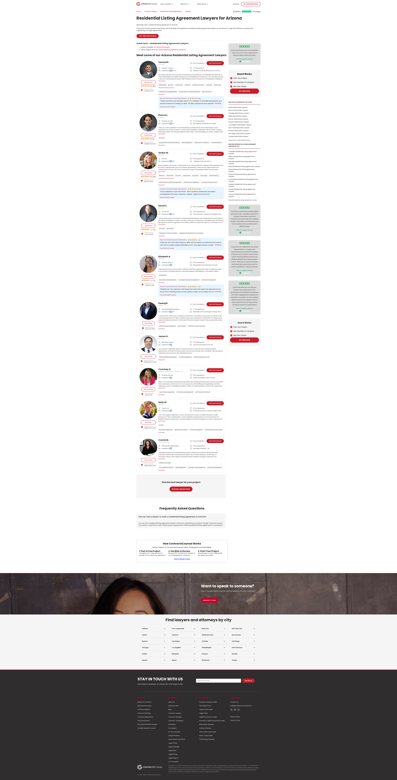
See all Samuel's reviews (167, 107)
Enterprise (172, 724)
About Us (171, 702)
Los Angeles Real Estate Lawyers (239, 125)
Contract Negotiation (145, 717)
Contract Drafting (144, 713)
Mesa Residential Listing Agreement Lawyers (244, 166)
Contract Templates (175, 721)
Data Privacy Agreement (214, 467)
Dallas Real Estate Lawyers (237, 116)
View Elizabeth (148, 276)
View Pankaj (148, 323)
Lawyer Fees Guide (206, 709)
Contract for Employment (208, 280)
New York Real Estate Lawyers (238, 128)
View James (148, 356)
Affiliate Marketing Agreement (168, 357)
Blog (169, 709)
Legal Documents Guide (208, 717)
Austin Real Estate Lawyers (237, 107)
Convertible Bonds (216, 142)
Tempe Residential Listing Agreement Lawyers (241, 190)
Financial (187, 85)
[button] (153, 628)
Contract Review (143, 721)
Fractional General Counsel (147, 724)
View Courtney (148, 389)
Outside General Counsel (147, 728)
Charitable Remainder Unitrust (213, 430)
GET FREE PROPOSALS (250, 4)
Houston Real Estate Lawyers (238, 122)
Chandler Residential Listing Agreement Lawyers (242, 152)
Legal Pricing (172, 754)
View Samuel (148, 82)
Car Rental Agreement (185, 357)
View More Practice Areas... (166, 88)
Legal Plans (172, 750)
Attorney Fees (173, 706)
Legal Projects (173, 758)
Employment (179, 85)
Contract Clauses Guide (208, 702)
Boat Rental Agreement (166, 430)
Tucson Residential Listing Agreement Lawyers (242, 195)
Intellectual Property (198, 85)
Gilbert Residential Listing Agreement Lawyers (241, 157)
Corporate (209, 85)
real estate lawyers (163, 47)
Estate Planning (213, 175)
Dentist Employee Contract (201, 357)
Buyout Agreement (187, 142)
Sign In (236, 4)
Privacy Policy (235, 717)
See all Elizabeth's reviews (168, 295)
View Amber (148, 173)
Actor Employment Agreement (167, 280)
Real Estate (162, 85)
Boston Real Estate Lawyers (238, 110)
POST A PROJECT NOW (182, 559)
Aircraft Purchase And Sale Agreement (170, 182)
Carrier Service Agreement (167, 392)
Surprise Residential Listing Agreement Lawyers (242, 185)
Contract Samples (175, 717)
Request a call (209, 600)
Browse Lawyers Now (181, 489)
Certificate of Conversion (201, 142)
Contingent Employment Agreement (189, 280)
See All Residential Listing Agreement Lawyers (242, 200)
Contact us (234, 702)
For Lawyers (172, 728)
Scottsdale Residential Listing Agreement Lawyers (243, 180)
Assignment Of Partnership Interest (169, 142)
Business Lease (206, 91)
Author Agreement (181, 467)
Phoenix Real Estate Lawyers (238, 131)
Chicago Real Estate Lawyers (238, 113)
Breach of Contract (145, 702)
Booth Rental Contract (181, 430)
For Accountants (174, 732)
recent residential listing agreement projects (169, 50)
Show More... (162, 81)
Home (138, 11)
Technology (217, 85)
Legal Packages (173, 747)
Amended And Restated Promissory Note (191, 233)
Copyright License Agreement (196, 467)
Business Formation (144, 706)
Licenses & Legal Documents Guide (212, 721)
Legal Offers (172, 743)
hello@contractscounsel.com (241, 706)
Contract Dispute (144, 709)
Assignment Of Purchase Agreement (189, 91)
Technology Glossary (206, 739)
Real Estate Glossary (206, 724)
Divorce (161, 425)
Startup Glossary (205, 728)
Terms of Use (235, 720)
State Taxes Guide (206, 736)
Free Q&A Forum (205, 706)
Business (170, 85)
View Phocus (148, 135)
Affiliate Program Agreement (167, 326)
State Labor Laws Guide (207, 732)
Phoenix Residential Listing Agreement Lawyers (242, 175)
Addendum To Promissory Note (168, 233)
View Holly (148, 422)
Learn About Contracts (176, 739)
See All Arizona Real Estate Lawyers (239, 140)
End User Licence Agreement (185, 392)
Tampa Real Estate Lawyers (238, 136)
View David (148, 226)
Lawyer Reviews (173, 736)
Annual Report (182, 326)
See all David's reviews (167, 248)
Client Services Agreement (191, 182)
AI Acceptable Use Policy (166, 467)
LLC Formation (173, 762)
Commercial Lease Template (196, 326)
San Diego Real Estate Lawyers (239, 133)
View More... (162, 94)
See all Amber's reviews (167, 197)
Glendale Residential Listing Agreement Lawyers (242, 162)
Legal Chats (203, 713)
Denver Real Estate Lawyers (238, 119)
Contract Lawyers (150, 11)
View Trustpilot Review (244, 59)
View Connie (148, 460)
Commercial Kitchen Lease (209, 182)
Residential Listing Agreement (171, 11)
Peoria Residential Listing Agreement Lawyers (241, 170)
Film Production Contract (203, 392)
